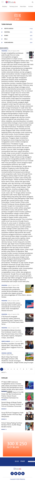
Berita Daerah (8, 28)
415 (31, 369)
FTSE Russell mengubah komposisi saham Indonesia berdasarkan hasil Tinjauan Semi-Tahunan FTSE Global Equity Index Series (12, 320)
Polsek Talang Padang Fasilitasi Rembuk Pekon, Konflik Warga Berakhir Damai (11, 425)
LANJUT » (4, 372)
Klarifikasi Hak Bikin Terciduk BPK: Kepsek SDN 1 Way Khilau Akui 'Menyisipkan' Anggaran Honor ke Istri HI (12, 346)
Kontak (30, 6)
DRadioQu (22, 479)
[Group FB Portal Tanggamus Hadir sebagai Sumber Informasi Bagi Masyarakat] (29, 416)
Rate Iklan (23, 6)
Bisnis (6, 35)
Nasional (7, 32)
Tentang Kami (13, 6)
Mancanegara (8, 42)
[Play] (6, 461)
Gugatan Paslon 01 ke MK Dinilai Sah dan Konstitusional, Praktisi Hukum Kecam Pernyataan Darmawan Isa (12, 395)
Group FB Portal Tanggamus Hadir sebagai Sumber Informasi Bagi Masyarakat (12, 414)
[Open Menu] (2, 2)
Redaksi (4, 6)
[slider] (31, 462)
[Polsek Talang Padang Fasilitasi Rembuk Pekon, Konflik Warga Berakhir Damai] (29, 426)
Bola (5, 39)
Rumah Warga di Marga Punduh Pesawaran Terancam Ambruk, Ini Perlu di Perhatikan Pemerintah (12, 404)
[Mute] (26, 461)
